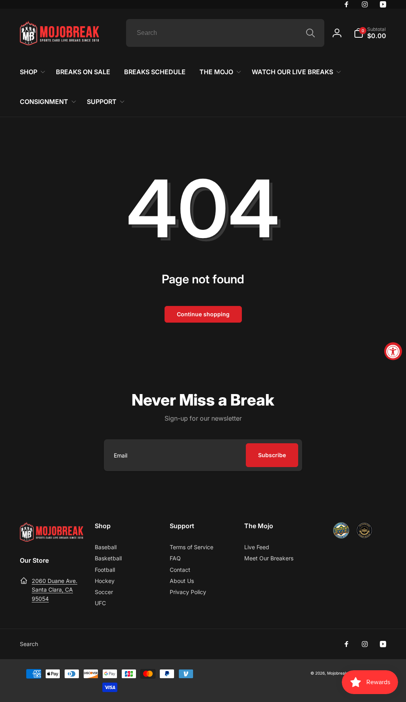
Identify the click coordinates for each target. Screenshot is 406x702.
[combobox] (225, 33)
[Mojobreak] (51, 539)
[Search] (310, 33)
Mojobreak (337, 673)
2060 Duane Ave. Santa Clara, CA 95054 (54, 589)
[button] (370, 33)
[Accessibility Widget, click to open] (393, 351)
